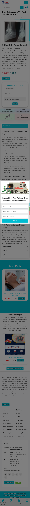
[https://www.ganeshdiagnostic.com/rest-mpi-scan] (15, 280)
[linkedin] (5, 477)
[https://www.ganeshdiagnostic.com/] (8, 3)
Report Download (8, 426)
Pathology (20, 426)
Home (3, 17)
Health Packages (22, 429)
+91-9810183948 (15, 459)
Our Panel (6, 420)
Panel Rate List (7, 423)
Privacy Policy (20, 493)
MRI (19, 413)
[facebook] (5, 474)
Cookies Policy (8, 495)
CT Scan (20, 417)
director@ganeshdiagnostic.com (12, 470)
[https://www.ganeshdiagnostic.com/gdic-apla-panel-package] (15, 344)
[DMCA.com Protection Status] (17, 482)
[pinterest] (20, 474)
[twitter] (9, 474)
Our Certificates (7, 429)
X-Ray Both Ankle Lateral (13, 17)
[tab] (15, 126)
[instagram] (13, 474)
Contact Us (6, 404)
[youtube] (16, 474)
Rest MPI (15, 293)
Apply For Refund (8, 436)
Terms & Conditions (10, 493)
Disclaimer (17, 495)
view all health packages (14, 368)
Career (5, 417)
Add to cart (6, 78)
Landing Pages (21, 433)
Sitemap (23, 495)
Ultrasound (21, 423)
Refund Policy (21, 436)
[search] (22, 7)
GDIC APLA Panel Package (15, 357)
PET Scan (20, 420)
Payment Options (8, 433)
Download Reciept (15, 497)
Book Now (21, 296)
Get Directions (9, 482)
